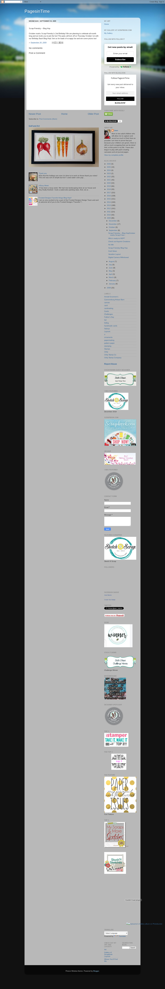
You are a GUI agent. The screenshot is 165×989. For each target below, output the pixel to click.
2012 (109, 208)
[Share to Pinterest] (62, 42)
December (113, 221)
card (106, 305)
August (112, 261)
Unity (106, 352)
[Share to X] (57, 42)
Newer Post (35, 114)
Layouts (107, 331)
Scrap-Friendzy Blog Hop (118, 248)
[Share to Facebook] (60, 42)
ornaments (108, 337)
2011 (109, 212)
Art (105, 949)
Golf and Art (34, 126)
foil (105, 320)
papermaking (109, 340)
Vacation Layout (114, 254)
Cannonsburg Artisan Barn (114, 300)
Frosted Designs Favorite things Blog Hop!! (55, 198)
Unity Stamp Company (112, 358)
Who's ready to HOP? (116, 238)
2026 (109, 164)
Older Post (93, 114)
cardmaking (108, 308)
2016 (109, 196)
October (112, 227)
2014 (109, 202)
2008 (109, 288)
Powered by (114, 67)
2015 (109, 199)
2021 (109, 180)
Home (64, 114)
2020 (109, 183)
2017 (109, 193)
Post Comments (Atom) (48, 119)
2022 (109, 177)
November (113, 224)
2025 (109, 167)
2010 (109, 215)
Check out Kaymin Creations (119, 241)
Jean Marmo (108, 595)
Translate (122, 936)
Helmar (107, 329)
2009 (109, 218)
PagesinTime (37, 11)
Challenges (108, 314)
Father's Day (109, 317)
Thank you (43, 173)
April (111, 274)
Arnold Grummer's (111, 297)
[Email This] (53, 42)
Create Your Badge (109, 599)
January (112, 284)
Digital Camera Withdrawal (118, 257)
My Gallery (108, 33)
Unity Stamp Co (110, 355)
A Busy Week (44, 185)
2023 (109, 173)
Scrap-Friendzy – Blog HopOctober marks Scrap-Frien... (121, 234)
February (112, 280)
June (111, 268)
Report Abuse (110, 364)
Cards (106, 311)
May (111, 271)
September (113, 230)
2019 (109, 186)
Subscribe (120, 59)
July (110, 265)
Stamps (107, 349)
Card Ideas (112, 251)
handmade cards (110, 326)
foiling (106, 323)
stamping (107, 346)
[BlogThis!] (55, 42)
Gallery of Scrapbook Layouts (108, 954)
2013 (109, 205)
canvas (107, 302)
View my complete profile (113, 155)
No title (111, 245)
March (111, 277)
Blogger (96, 971)
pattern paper (109, 343)
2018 (109, 189)
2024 (109, 170)
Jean (116, 130)
